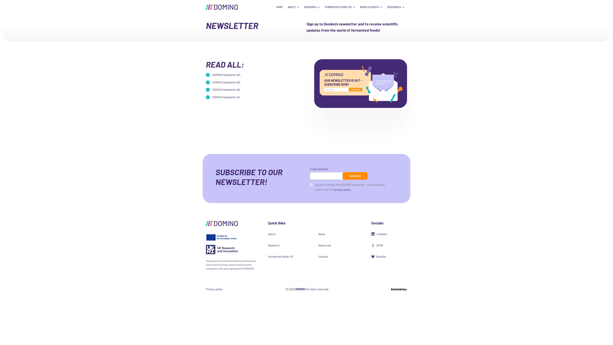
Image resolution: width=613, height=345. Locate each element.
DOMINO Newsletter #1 (226, 97)
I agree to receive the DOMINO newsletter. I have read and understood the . (349, 187)
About (292, 6)
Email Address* (319, 169)
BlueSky (381, 256)
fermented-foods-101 (338, 6)
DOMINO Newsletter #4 (226, 75)
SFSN (379, 245)
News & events (369, 6)
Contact (323, 256)
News (321, 234)
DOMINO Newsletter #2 (226, 89)
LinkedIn (381, 234)
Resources (394, 6)
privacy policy (342, 189)
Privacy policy (214, 289)
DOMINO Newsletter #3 (226, 82)
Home (279, 6)
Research (310, 6)
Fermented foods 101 (280, 256)
